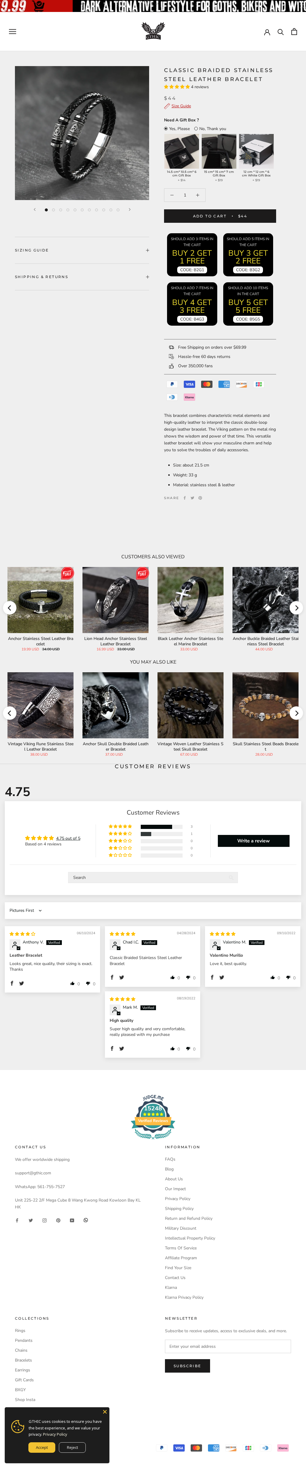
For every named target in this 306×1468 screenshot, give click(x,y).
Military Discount (180, 1228)
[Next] (130, 209)
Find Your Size (178, 1268)
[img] (22, 934)
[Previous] (35, 209)
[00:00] (82, 133)
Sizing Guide (32, 250)
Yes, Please (179, 129)
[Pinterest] (200, 498)
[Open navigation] (12, 31)
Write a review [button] (253, 841)
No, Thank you (212, 129)
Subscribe (187, 1366)
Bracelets (23, 1360)
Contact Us (175, 1278)
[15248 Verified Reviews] (153, 1141)
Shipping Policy (179, 1208)
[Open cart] (294, 31)
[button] (177, 87)
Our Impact (175, 1189)
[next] (296, 608)
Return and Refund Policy (188, 1218)
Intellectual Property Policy (190, 1238)
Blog (169, 1169)
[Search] (281, 31)
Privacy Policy (177, 1199)
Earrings (22, 1370)
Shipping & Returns (41, 277)
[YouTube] (72, 1220)
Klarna (171, 1287)
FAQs (170, 1159)
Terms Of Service (181, 1248)
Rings (20, 1330)
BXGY (20, 1390)
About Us (174, 1179)
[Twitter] (192, 498)
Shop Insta (25, 1400)
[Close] (105, 1412)
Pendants (24, 1340)
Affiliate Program (181, 1258)
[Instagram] (44, 1220)
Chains (21, 1350)
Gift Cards (24, 1380)
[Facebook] (184, 498)
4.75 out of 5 (68, 838)
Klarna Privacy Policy (184, 1297)
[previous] (9, 608)
